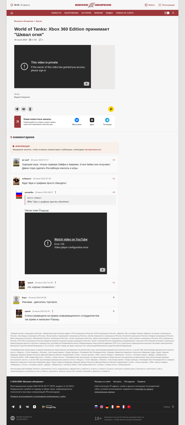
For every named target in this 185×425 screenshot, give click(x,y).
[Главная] (12, 13)
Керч (24, 297)
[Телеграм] (13, 407)
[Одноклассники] (20, 407)
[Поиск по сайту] (173, 13)
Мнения (98, 13)
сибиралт (26, 178)
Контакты (117, 381)
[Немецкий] (107, 407)
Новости (56, 13)
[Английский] (101, 407)
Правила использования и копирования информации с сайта (38, 396)
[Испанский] (118, 407)
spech (30, 283)
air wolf (25, 160)
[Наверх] (169, 407)
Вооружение (71, 13)
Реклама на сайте (102, 381)
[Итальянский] (112, 407)
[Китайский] (129, 407)
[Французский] (123, 407)
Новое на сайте (125, 13)
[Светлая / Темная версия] (167, 13)
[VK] (27, 407)
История (86, 13)
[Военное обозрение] (93, 5)
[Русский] (96, 407)
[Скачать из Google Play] (49, 407)
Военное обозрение (23, 21)
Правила (141, 381)
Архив (39, 21)
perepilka (29, 192)
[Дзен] (34, 407)
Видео (109, 13)
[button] (149, 5)
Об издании (129, 381)
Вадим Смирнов (22, 97)
